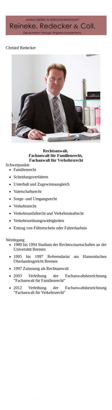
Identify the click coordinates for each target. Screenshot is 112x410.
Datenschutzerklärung (56, 362)
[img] (56, 25)
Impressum (56, 357)
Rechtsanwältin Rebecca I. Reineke (56, 400)
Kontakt (56, 367)
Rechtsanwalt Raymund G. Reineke (56, 390)
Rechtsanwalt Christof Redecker (56, 395)
